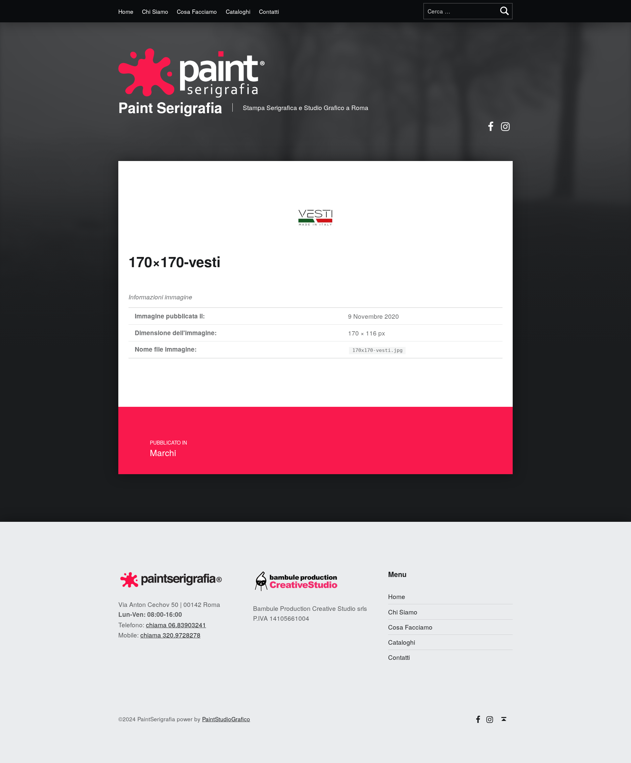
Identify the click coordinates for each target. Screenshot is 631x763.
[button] (191, 73)
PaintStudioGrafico (226, 719)
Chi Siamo (155, 11)
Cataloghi (238, 11)
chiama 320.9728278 (170, 634)
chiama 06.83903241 (176, 624)
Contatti (269, 11)
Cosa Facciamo (197, 11)
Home (125, 11)
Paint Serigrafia (170, 107)
